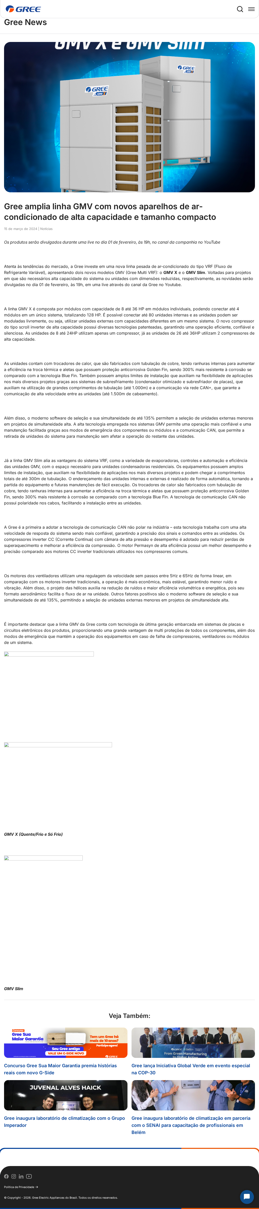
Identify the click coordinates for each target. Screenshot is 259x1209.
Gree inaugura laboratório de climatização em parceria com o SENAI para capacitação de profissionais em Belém (191, 1125)
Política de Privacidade (19, 1187)
